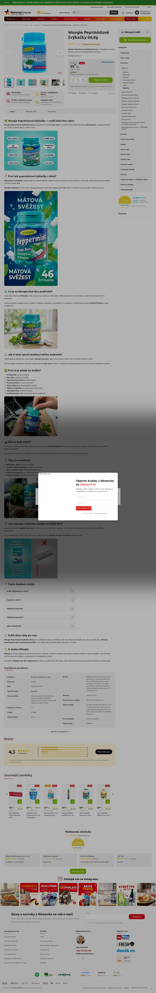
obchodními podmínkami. (101, 513)
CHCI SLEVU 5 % (84, 508)
